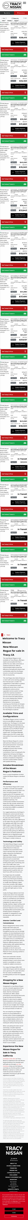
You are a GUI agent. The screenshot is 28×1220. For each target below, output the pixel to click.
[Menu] (24, 3)
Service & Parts (13, 1189)
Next (8, 635)
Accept (14, 1209)
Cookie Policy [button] (15, 1201)
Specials (13, 1187)
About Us (13, 1163)
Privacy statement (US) (13, 1177)
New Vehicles (13, 1181)
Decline (14, 1212)
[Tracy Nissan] (12, 5)
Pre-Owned (13, 1183)
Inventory (13, 1179)
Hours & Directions (13, 1166)
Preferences (14, 1216)
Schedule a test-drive (9, 1059)
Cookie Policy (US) (13, 1172)
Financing (13, 1168)
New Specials (13, 1184)
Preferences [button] (5, 1204)
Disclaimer (13, 1175)
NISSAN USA (13, 1170)
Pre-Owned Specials (13, 1186)
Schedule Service (13, 1191)
